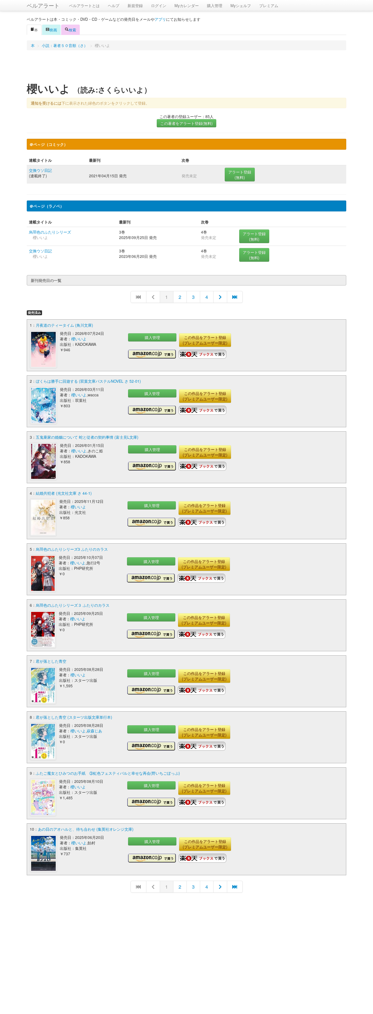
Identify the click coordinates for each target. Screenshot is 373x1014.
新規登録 (135, 5)
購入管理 (214, 5)
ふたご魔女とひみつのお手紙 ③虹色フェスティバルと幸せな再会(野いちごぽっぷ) (108, 773)
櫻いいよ (79, 338)
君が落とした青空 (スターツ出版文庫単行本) (74, 717)
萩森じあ (94, 730)
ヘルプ (113, 5)
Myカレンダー (186, 5)
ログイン (158, 5)
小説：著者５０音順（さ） (65, 45)
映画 (53, 30)
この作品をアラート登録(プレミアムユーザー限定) (205, 340)
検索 (72, 30)
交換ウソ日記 (40, 170)
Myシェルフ (240, 5)
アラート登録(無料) (239, 174)
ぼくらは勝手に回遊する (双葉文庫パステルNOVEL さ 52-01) (88, 381)
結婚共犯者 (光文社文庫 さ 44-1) (64, 493)
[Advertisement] (186, 68)
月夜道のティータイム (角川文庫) (64, 325)
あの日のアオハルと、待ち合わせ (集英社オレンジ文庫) (86, 829)
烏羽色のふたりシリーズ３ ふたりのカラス (72, 605)
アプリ (160, 19)
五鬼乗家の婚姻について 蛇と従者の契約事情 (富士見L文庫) (87, 437)
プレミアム (268, 5)
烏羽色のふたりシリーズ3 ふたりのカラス (72, 549)
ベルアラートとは (84, 5)
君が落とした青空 (51, 661)
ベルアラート (43, 5)
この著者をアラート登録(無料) (186, 123)
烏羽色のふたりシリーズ (50, 232)
